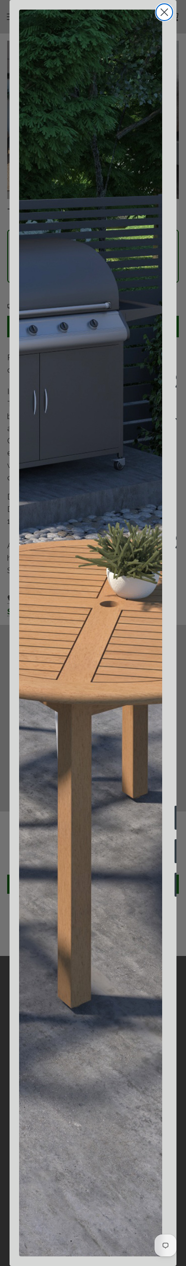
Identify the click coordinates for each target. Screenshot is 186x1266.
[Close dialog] (164, 12)
